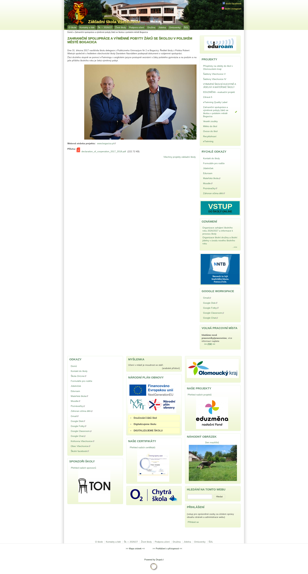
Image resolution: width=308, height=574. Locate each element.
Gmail (215, 298)
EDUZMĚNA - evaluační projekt (219, 92)
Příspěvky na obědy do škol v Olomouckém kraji (218, 67)
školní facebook (233, 3)
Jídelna (162, 27)
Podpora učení (136, 27)
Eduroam (207, 173)
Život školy (120, 27)
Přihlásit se (193, 522)
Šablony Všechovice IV (214, 79)
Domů (70, 32)
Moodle (215, 183)
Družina (151, 27)
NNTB (220, 263)
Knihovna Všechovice (90, 441)
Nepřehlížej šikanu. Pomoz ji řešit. (220, 280)
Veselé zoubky (210, 121)
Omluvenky (174, 27)
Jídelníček (208, 168)
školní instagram (232, 9)
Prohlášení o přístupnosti (167, 548)
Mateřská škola (219, 178)
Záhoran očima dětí (217, 193)
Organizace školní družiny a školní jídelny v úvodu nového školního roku (219, 240)
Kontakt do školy (211, 158)
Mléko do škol (210, 126)
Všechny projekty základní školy (179, 157)
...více (234, 247)
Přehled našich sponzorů (83, 468)
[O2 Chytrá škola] (154, 500)
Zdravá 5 (207, 97)
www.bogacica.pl (107, 143)
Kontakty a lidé (87, 27)
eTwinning (208, 141)
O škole (72, 27)
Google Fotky (219, 308)
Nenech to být (220, 276)
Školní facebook (88, 451)
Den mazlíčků (212, 442)
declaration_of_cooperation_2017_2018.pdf (103, 151)
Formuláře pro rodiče (214, 163)
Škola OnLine (86, 376)
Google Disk (218, 303)
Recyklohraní (209, 136)
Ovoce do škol (210, 131)
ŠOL (186, 27)
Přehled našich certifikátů (142, 447)
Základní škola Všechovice (114, 21)
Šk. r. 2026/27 (105, 27)
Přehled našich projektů (200, 395)
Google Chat (218, 318)
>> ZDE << (209, 344)
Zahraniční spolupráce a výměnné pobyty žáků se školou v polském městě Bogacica (215, 112)
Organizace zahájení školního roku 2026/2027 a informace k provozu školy (217, 231)
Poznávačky (218, 188)
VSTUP (220, 206)
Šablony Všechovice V (214, 74)
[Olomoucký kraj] (213, 377)
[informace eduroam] (220, 50)
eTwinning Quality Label (215, 102)
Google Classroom (217, 313)
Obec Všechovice (88, 446)
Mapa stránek (135, 548)
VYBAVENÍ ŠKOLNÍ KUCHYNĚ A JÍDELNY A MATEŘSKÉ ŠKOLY (219, 85)
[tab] (154, 418)
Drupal (160, 559)
